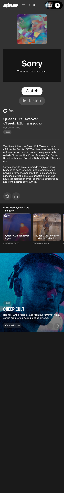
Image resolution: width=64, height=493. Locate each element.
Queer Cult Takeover (20, 119)
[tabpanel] (32, 65)
